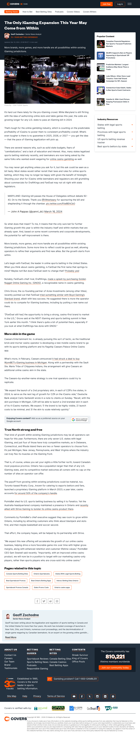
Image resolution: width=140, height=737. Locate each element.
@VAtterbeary (49, 199)
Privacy (37, 696)
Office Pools (78, 661)
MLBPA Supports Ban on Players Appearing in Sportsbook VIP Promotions (119, 55)
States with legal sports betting (109, 126)
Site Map (11, 696)
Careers (8, 658)
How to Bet (27, 12)
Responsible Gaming (37, 668)
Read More (10, 637)
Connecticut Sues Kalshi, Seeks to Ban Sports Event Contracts (118, 89)
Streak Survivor (80, 655)
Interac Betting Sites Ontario (67, 581)
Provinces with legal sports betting (111, 134)
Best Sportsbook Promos (15, 581)
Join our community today (115, 667)
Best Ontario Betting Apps (41, 581)
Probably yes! (72, 270)
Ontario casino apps (62, 587)
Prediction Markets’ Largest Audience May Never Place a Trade (117, 66)
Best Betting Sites (44, 12)
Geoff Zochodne (17, 34)
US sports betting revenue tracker (111, 141)
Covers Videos (73, 12)
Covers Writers (89, 12)
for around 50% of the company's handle (35, 493)
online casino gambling (62, 159)
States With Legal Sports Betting (67, 574)
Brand (7, 664)
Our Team (9, 661)
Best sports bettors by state (112, 146)
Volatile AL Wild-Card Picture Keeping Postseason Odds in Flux (117, 101)
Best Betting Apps (58, 665)
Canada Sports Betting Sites (17, 574)
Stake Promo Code (41, 587)
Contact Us (10, 655)
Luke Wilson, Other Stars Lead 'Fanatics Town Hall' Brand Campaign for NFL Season (118, 78)
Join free (106, 4)
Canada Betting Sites (60, 658)
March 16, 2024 (53, 211)
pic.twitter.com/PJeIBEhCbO (60, 203)
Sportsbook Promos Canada (17, 587)
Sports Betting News (37, 662)
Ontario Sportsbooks (42, 574)
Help (24, 696)
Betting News (12, 12)
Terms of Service (56, 696)
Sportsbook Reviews (37, 658)
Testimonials (10, 668)
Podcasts (59, 12)
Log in (120, 4)
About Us (10, 649)
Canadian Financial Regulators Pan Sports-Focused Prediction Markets (118, 43)
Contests (78, 649)
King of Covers (80, 658)
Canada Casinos (57, 662)
